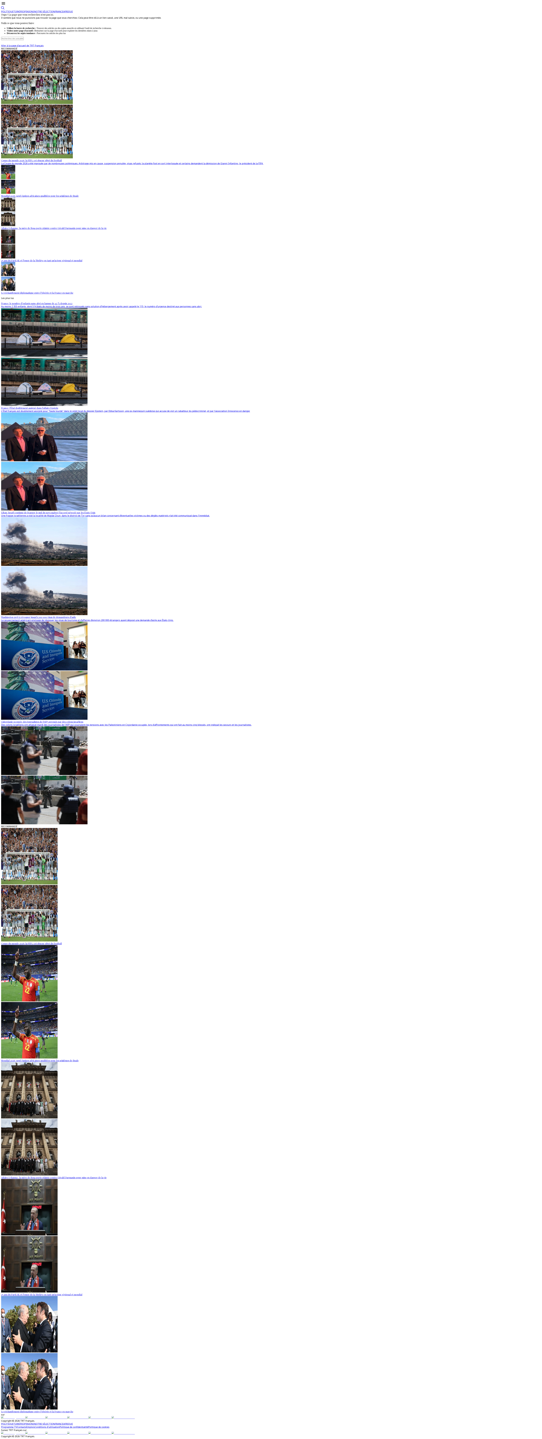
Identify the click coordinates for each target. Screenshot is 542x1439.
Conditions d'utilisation (47, 1427)
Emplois (30, 1427)
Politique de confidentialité (74, 1427)
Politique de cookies (98, 1427)
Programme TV (9, 1427)
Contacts (21, 1427)
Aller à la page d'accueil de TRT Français (22, 45)
